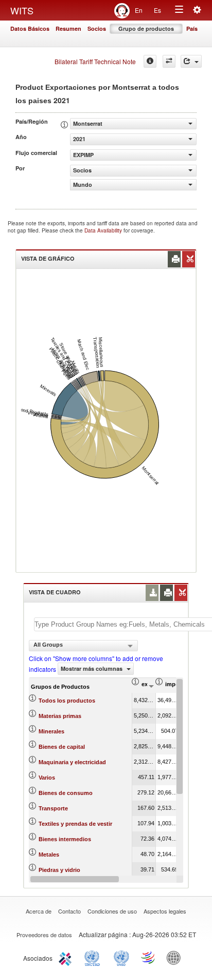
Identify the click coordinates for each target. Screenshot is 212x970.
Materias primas (60, 716)
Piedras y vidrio (59, 870)
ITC (67, 957)
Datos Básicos (29, 28)
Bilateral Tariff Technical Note (95, 61)
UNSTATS (121, 957)
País (192, 28)
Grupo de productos (146, 28)
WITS (21, 10)
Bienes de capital (62, 747)
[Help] (150, 61)
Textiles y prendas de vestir (75, 824)
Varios (47, 777)
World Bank (176, 957)
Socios (96, 28)
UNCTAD (94, 957)
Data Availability (103, 230)
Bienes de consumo (66, 793)
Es (157, 10)
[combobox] (83, 645)
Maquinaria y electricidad (72, 762)
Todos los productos (67, 700)
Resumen (68, 28)
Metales (49, 854)
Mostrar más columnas (92, 668)
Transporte (53, 808)
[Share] (191, 61)
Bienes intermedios (65, 839)
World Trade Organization (148, 957)
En (139, 10)
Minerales (51, 731)
